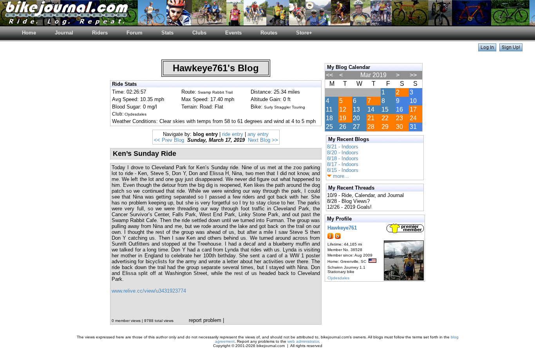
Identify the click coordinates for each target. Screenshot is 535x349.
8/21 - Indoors (342, 147)
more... (340, 176)
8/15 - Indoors (342, 170)
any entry (258, 134)
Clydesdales (338, 278)
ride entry (232, 134)
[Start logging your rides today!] (510, 49)
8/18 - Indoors (342, 158)
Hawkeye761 (342, 228)
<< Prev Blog (169, 140)
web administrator (303, 341)
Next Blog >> (263, 140)
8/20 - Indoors (342, 153)
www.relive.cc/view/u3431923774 (149, 291)
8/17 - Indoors (342, 164)
